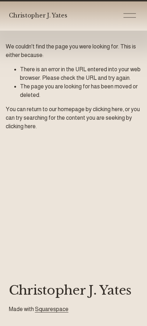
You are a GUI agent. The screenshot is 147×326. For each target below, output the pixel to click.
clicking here (108, 109)
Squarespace (52, 309)
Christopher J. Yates (38, 15)
